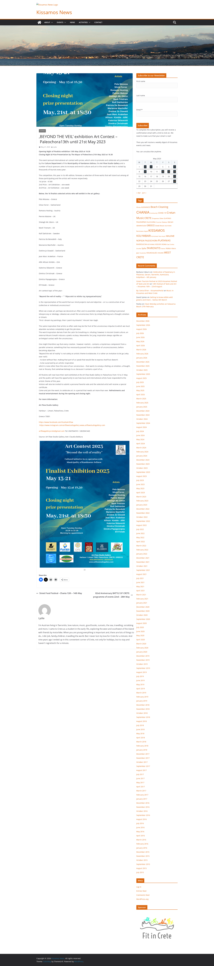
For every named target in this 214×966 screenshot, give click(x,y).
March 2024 (141, 447)
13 (169, 171)
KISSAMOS (156, 230)
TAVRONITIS (153, 248)
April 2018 (140, 737)
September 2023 (143, 472)
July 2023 (140, 480)
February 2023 (142, 501)
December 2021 (142, 558)
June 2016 (140, 827)
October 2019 (141, 664)
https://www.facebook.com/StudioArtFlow (56, 422)
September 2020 (143, 619)
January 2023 (141, 505)
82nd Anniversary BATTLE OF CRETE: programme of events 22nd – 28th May (111, 595)
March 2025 (141, 398)
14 (175, 171)
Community (153, 213)
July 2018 (140, 725)
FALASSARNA (151, 222)
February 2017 (142, 795)
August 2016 (141, 819)
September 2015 (143, 864)
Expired (42, 131)
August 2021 (141, 574)
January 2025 (141, 407)
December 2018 (142, 705)
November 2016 (142, 807)
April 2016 (140, 835)
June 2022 (140, 533)
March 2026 (141, 349)
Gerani (170, 222)
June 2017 (140, 778)
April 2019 (140, 688)
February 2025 (142, 402)
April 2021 (140, 590)
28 (175, 181)
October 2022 (141, 517)
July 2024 (140, 431)
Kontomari (154, 236)
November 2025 (142, 366)
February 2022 (142, 550)
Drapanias (155, 218)
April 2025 (140, 394)
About (47, 22)
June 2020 (140, 631)
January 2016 (141, 848)
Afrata (138, 207)
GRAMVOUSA (141, 226)
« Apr (138, 193)
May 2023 (140, 488)
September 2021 (143, 570)
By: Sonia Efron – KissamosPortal (149, 290)
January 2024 (141, 456)
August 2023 (141, 476)
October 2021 (141, 566)
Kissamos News (54, 12)
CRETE (147, 218)
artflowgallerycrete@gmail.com (52, 431)
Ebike (161, 218)
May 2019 (140, 684)
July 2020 (140, 627)
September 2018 (143, 717)
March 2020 (141, 643)
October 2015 (141, 860)
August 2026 (141, 329)
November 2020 (142, 611)
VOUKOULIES (151, 253)
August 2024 (141, 427)
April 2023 (140, 492)
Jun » (144, 193)
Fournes (158, 222)
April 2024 (140, 443)
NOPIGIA (140, 240)
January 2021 (141, 603)
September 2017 (143, 766)
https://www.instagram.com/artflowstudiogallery (59, 425)
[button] (51, 22)
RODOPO (158, 244)
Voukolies (143, 253)
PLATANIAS (164, 240)
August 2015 (141, 868)
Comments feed (142, 895)
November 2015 (142, 856)
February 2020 (142, 648)
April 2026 (140, 345)
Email (139, 110)
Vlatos (168, 248)
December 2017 (142, 754)
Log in (138, 887)
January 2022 (141, 554)
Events (60, 22)
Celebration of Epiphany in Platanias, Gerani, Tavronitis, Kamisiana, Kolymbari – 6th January (155, 274)
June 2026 (140, 337)
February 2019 (142, 697)
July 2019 (140, 676)
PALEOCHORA (151, 240)
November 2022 (142, 513)
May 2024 (140, 439)
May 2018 (140, 733)
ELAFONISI (167, 218)
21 (175, 176)
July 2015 (140, 872)
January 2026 (141, 358)
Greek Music (159, 226)
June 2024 (140, 435)
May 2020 (140, 635)
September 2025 (143, 374)
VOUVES (161, 253)
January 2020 (141, 652)
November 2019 (142, 660)
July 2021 (140, 578)
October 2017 (141, 762)
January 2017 (141, 799)
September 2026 (143, 325)
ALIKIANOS (145, 207)
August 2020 (141, 623)
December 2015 (142, 852)
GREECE (151, 225)
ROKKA (164, 244)
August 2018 (141, 721)
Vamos (163, 248)
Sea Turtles (170, 244)
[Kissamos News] (39, 22)
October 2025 (141, 370)
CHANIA (142, 212)
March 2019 (141, 692)
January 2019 (141, 701)
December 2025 (142, 362)
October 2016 (141, 811)
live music (162, 236)
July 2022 (140, 529)
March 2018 (141, 741)
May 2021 (140, 586)
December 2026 (142, 321)
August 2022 (141, 525)
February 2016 (142, 844)
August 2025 (141, 378)
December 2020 (142, 607)
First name (140, 81)
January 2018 (141, 750)
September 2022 (143, 521)
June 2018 (140, 729)
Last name (140, 95)
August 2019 (141, 672)
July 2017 (140, 774)
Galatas (164, 222)
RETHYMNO (151, 244)
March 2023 (141, 496)
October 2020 (141, 615)
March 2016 (141, 840)
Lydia (55, 147)
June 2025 (140, 386)
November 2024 (142, 415)
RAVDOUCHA (141, 244)
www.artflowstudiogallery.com (92, 425)
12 (163, 171)
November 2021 (142, 562)
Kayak (146, 231)
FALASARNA (141, 222)
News (72, 22)
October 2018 (141, 713)
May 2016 (140, 831)
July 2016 (140, 823)
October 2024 (141, 419)
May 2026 (140, 341)
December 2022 (142, 509)
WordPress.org (142, 899)
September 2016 (143, 815)
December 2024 (142, 411)
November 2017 (142, 758)
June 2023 (140, 484)
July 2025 (140, 382)
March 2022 (141, 545)
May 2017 (140, 782)
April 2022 (140, 541)
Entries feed (141, 891)
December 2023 (142, 460)
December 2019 (142, 656)
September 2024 (143, 423)
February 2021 (142, 599)
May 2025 (140, 390)
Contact (98, 22)
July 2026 (140, 333)
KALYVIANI (168, 226)
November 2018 (142, 709)
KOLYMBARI (143, 236)
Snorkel (138, 248)
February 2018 (142, 746)
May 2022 (140, 537)
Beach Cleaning (159, 207)
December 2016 (142, 803)
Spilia (144, 248)
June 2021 (140, 582)
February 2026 (142, 353)
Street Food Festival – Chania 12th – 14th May (60, 593)
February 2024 (142, 452)
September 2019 (143, 668)
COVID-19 (162, 213)
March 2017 (141, 791)
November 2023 (142, 464)
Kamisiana (140, 231)
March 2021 (141, 594)
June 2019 (140, 680)
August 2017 (141, 770)
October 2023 (141, 468)
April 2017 (140, 786)
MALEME (170, 236)
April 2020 (140, 639)
